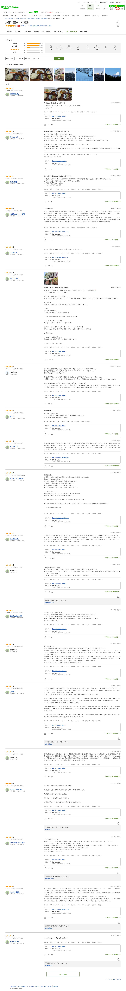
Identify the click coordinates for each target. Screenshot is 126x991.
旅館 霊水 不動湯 (17, 22)
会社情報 (13, 986)
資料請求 (55, 986)
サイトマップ (94, 2)
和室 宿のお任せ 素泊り (58, 426)
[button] (17, 74)
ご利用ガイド (86, 2)
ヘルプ (79, 2)
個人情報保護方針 (23, 986)
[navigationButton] (117, 73)
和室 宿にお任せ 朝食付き (59, 116)
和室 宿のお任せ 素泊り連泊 (60, 257)
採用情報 (43, 986)
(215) (71, 31)
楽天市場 (112, 2)
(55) (46, 31)
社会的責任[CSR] (34, 986)
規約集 (49, 986)
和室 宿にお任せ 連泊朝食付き (60, 232)
